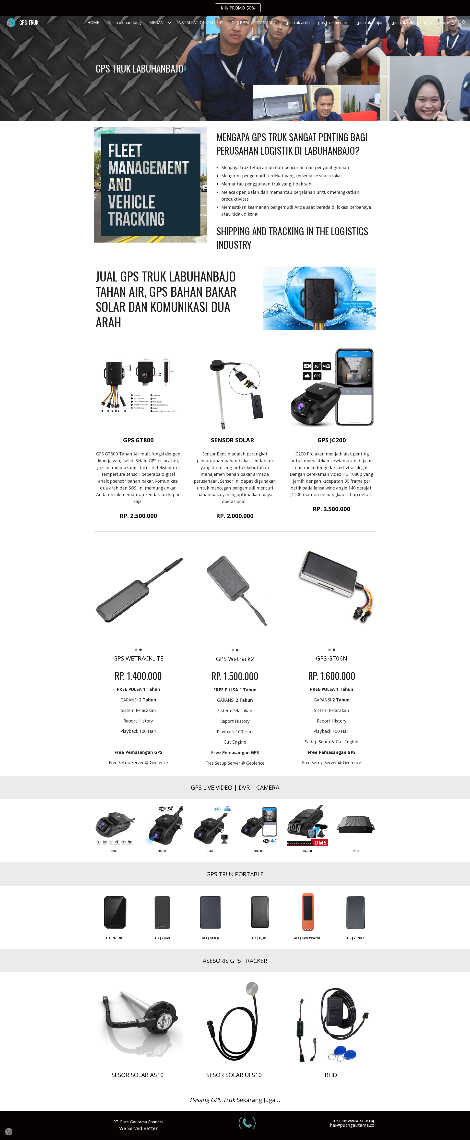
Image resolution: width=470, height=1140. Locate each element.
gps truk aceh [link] (297, 22)
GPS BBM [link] (240, 22)
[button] (464, 22)
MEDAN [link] (156, 22)
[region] (235, 8)
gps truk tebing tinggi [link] (410, 22)
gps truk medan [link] (332, 22)
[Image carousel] (138, 595)
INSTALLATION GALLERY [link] (200, 22)
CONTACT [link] (266, 22)
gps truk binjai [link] (368, 22)
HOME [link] (93, 22)
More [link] (444, 22)
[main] (162, 68)
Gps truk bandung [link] (124, 22)
